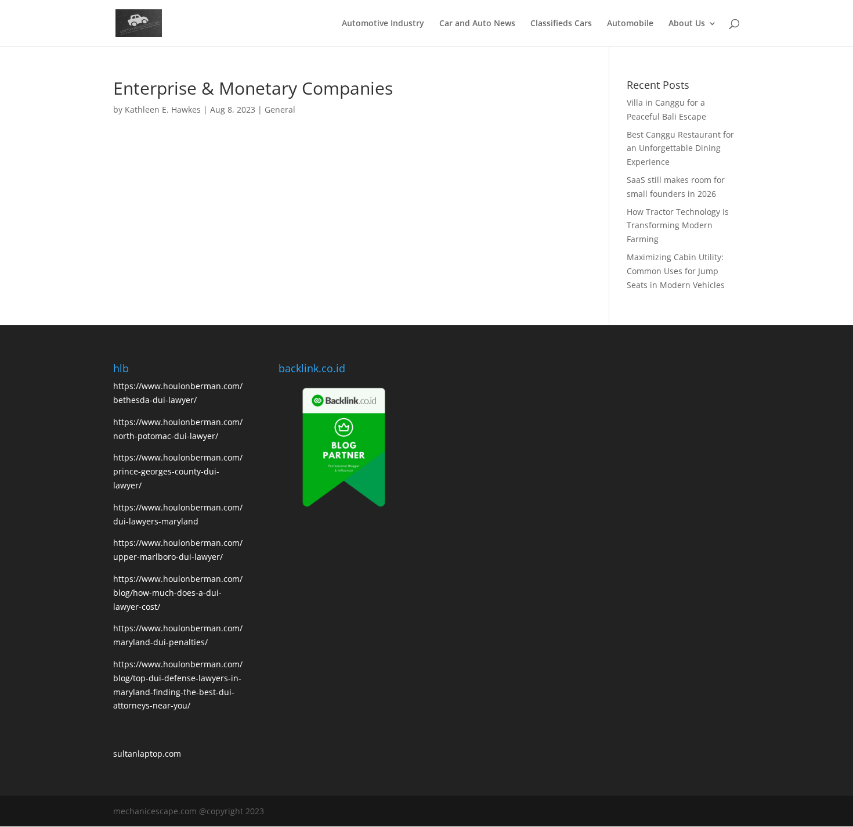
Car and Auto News (477, 23)
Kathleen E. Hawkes (163, 109)
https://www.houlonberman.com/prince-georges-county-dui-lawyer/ (178, 471)
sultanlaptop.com (147, 753)
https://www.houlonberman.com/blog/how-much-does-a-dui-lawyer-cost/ (178, 592)
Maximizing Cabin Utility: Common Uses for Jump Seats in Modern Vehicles (676, 270)
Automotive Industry (383, 23)
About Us (686, 23)
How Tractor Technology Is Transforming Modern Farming (678, 225)
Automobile (630, 23)
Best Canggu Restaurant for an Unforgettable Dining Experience (680, 148)
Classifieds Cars (561, 23)
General (280, 109)
